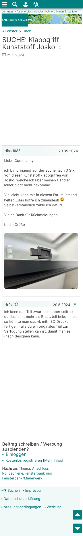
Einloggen (15, 454)
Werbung (54, 507)
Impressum (34, 490)
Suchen (13, 490)
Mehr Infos (53, 460)
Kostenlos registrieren (23, 460)
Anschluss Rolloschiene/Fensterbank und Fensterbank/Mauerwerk (27, 473)
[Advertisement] (41, 102)
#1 (75, 305)
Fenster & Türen (18, 31)
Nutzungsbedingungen (22, 507)
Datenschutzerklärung (22, 498)
